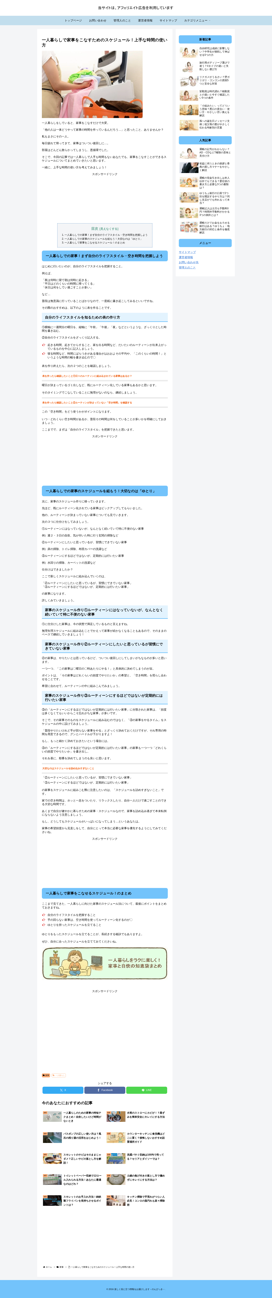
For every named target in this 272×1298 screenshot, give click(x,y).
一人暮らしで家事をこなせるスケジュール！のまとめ (95, 242)
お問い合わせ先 (189, 262)
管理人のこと (187, 267)
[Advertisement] (105, 198)
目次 (94, 229)
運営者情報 (186, 257)
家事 (47, 1075)
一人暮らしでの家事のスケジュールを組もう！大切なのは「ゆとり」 (104, 238)
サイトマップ (187, 252)
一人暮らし (60, 1075)
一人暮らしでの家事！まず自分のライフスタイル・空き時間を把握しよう (106, 234)
